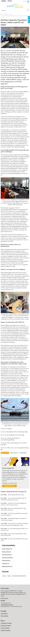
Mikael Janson (13, 483)
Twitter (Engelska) (5, 628)
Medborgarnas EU (7, 566)
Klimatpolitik (5, 563)
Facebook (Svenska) (6, 625)
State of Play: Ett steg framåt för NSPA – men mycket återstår (14, 534)
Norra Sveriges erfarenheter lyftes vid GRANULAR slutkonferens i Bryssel (13, 499)
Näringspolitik (6, 560)
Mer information (9, 486)
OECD (4, 576)
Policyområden (4, 616)
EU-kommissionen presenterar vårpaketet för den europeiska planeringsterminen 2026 (14, 524)
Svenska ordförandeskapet (19, 576)
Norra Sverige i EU (14, 452)
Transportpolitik (7, 555)
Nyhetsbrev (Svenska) (6, 623)
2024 (10, 14)
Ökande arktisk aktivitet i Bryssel (12, 494)
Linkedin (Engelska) (5, 630)
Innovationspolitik (7, 558)
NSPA (9, 576)
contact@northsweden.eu (7, 605)
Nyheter (5, 14)
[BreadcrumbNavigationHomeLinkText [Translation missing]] (1, 14)
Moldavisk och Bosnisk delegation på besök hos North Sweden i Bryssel (13, 504)
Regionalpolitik (23, 452)
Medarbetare (4, 613)
